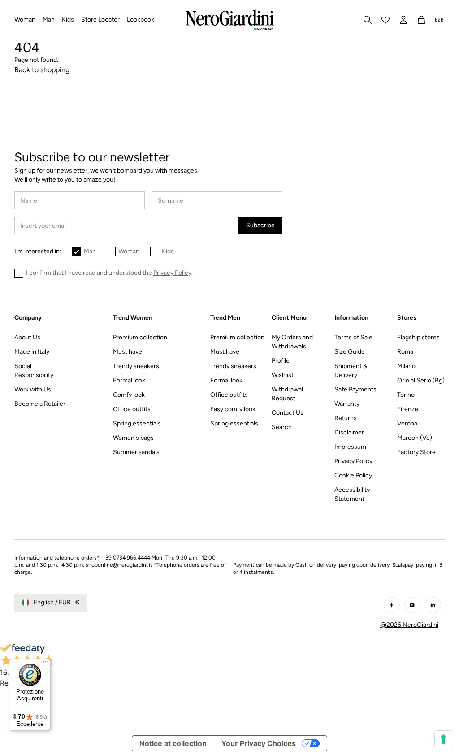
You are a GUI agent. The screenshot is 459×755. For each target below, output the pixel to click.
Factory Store (416, 452)
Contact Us (287, 413)
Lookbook (140, 19)
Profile (281, 360)
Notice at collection (173, 743)
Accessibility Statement (352, 494)
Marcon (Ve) (414, 438)
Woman (128, 251)
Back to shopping (41, 69)
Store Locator (100, 19)
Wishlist (283, 375)
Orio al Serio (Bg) (421, 380)
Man (90, 251)
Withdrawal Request (287, 394)
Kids (168, 251)
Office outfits (132, 409)
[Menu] (45, 664)
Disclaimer (349, 432)
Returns (345, 418)
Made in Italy (31, 352)
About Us (27, 337)
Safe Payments (355, 389)
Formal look (129, 380)
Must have (127, 352)
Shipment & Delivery (350, 370)
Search (282, 427)
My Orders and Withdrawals (292, 342)
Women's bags (133, 438)
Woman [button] (24, 19)
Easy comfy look (232, 409)
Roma (405, 352)
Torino (406, 395)
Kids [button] (68, 19)
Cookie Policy (353, 475)
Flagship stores (418, 337)
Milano (406, 366)
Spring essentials (137, 423)
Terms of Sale (353, 337)
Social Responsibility (33, 370)
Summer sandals (136, 452)
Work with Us (32, 389)
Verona (407, 423)
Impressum (350, 447)
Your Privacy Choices (258, 743)
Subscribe (260, 225)
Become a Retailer (39, 404)
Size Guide (349, 352)
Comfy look (129, 395)
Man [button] (49, 19)
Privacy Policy (353, 461)
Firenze (407, 409)
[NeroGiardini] (230, 19)
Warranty (346, 404)
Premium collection (140, 337)
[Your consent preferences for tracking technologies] (443, 739)
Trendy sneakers (136, 366)
